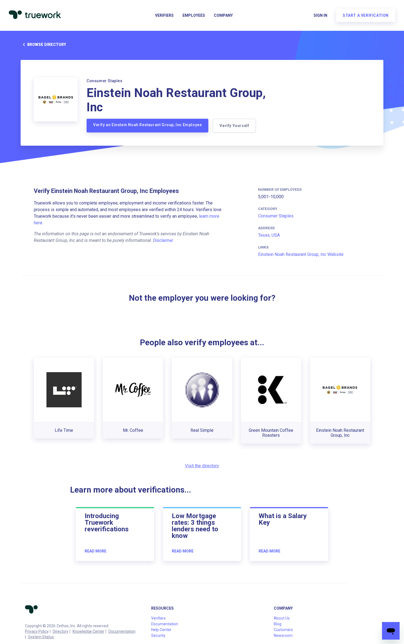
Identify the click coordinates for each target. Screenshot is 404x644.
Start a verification (366, 15)
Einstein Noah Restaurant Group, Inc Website (301, 254)
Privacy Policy (37, 631)
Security (158, 635)
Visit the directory (202, 465)
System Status (41, 637)
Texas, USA (269, 235)
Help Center (161, 630)
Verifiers (164, 15)
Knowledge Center (88, 631)
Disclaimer (163, 240)
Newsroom (283, 635)
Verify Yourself (234, 125)
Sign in (320, 15)
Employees (193, 15)
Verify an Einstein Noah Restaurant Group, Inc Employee (147, 125)
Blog (277, 624)
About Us (282, 618)
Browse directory (46, 44)
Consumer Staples (276, 216)
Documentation (122, 631)
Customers (283, 630)
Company (223, 15)
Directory (60, 631)
